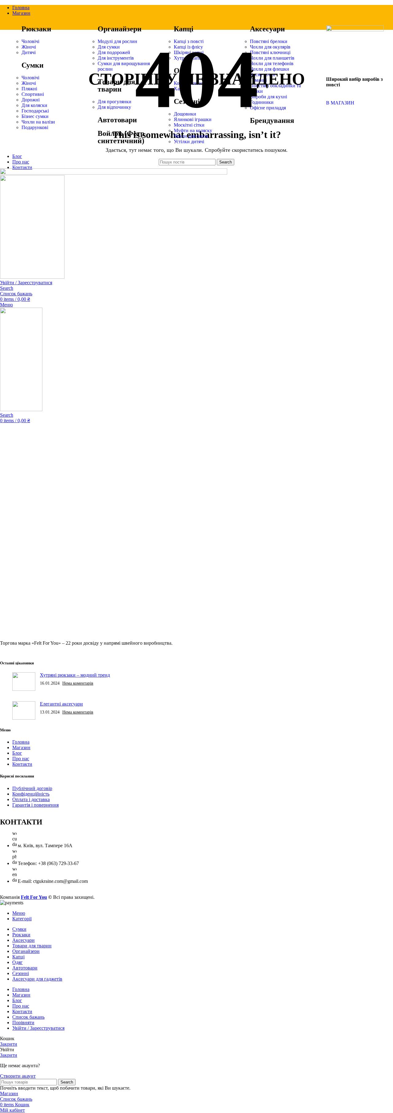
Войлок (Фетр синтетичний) (121, 137)
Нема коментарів (77, 683)
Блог (17, 753)
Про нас (20, 758)
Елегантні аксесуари (61, 703)
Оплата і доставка (31, 799)
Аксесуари (267, 29)
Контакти (22, 764)
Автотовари (117, 120)
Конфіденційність (30, 793)
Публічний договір (32, 788)
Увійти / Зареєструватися (38, 1028)
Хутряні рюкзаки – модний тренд (75, 675)
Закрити (8, 1044)
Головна (20, 742)
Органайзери (120, 29)
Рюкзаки (36, 29)
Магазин (21, 747)
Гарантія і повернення (35, 805)
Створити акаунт (18, 1076)
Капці (183, 29)
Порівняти (23, 1022)
